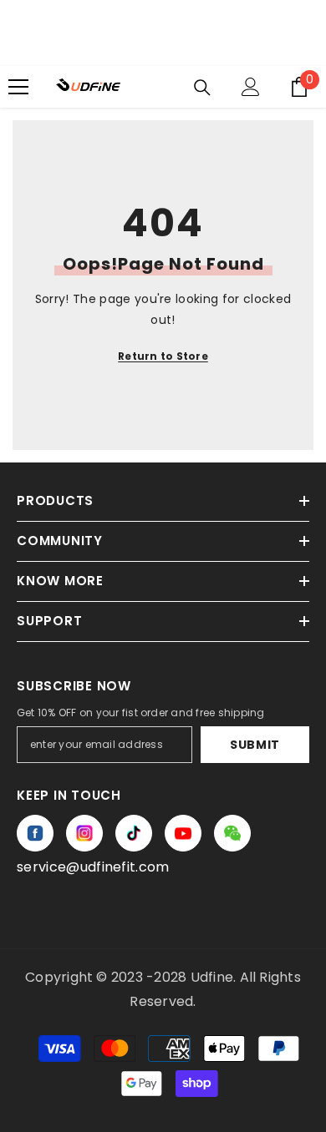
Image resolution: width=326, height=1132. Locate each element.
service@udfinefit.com (93, 867)
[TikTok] (133, 833)
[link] (232, 833)
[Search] (202, 88)
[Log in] (251, 87)
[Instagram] (84, 833)
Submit (255, 744)
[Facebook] (35, 833)
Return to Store (163, 356)
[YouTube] (183, 833)
